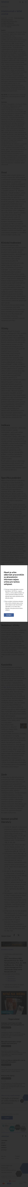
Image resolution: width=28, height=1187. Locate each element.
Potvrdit (8, 615)
